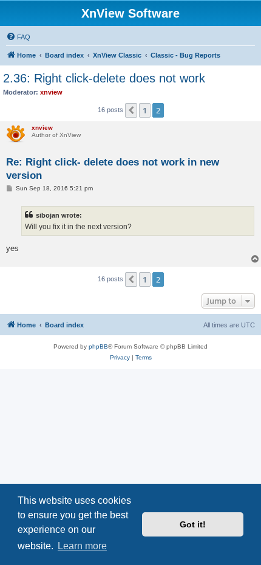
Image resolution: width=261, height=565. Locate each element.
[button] (131, 110)
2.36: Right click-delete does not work (104, 78)
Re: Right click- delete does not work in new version (112, 168)
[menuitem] (18, 37)
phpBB (98, 346)
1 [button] (145, 110)
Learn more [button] (82, 546)
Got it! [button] (193, 524)
